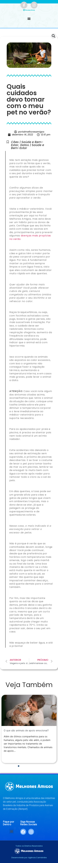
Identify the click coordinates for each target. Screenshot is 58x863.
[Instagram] (34, 5)
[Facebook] (23, 832)
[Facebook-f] (24, 5)
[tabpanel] (29, 729)
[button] (29, 18)
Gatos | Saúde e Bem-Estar (27, 146)
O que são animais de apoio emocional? (26, 730)
